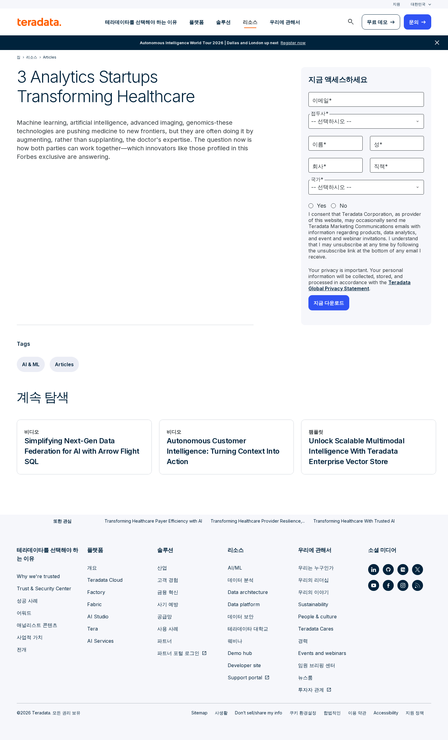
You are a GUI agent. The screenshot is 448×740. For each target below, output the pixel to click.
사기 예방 (167, 604)
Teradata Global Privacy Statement (359, 285)
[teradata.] (39, 22)
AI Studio (97, 616)
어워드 (24, 613)
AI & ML (31, 364)
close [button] (437, 42)
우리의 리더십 (313, 580)
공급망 (164, 616)
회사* (319, 166)
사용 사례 (167, 629)
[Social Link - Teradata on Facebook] (388, 585)
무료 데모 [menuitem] (377, 22)
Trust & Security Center (44, 588)
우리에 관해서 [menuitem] (285, 22)
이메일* (322, 100)
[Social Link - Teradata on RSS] (417, 585)
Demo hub (240, 653)
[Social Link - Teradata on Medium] (402, 569)
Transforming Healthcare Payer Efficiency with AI (153, 521)
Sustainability (313, 604)
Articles (64, 364)
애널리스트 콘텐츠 (37, 625)
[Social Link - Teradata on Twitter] (417, 569)
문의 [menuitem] (414, 22)
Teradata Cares (315, 629)
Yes (321, 205)
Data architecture (248, 592)
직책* (381, 166)
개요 (92, 568)
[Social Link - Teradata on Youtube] (373, 585)
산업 (162, 568)
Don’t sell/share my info (258, 712)
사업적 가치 (30, 637)
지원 (396, 4)
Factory (96, 592)
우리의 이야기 (313, 592)
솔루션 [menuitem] (223, 22)
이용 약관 (357, 712)
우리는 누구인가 (316, 568)
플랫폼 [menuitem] (196, 22)
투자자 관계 (311, 690)
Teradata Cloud (105, 580)
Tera (92, 629)
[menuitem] (350, 22)
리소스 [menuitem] (250, 22)
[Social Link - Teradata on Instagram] (402, 585)
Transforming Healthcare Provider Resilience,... (258, 521)
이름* (319, 144)
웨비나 (235, 641)
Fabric (94, 604)
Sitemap (199, 712)
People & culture (317, 616)
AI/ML (235, 568)
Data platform (244, 604)
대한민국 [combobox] (418, 4)
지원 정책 (415, 712)
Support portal (245, 677)
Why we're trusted (38, 576)
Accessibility (386, 712)
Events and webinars (322, 653)
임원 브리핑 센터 (316, 665)
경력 (303, 641)
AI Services (100, 641)
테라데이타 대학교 (248, 629)
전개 (22, 649)
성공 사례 (27, 601)
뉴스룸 (305, 677)
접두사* (320, 113)
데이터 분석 (241, 580)
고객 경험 (167, 580)
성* (378, 144)
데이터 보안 (241, 616)
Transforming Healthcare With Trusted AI (354, 521)
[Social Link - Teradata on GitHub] (388, 569)
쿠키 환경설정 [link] (303, 712)
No (343, 205)
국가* (317, 179)
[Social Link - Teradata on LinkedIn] (373, 569)
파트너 (164, 641)
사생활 (221, 712)
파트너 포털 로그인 (178, 653)
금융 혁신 (167, 592)
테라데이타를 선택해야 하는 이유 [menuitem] (141, 22)
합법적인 (332, 712)
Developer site (244, 665)
